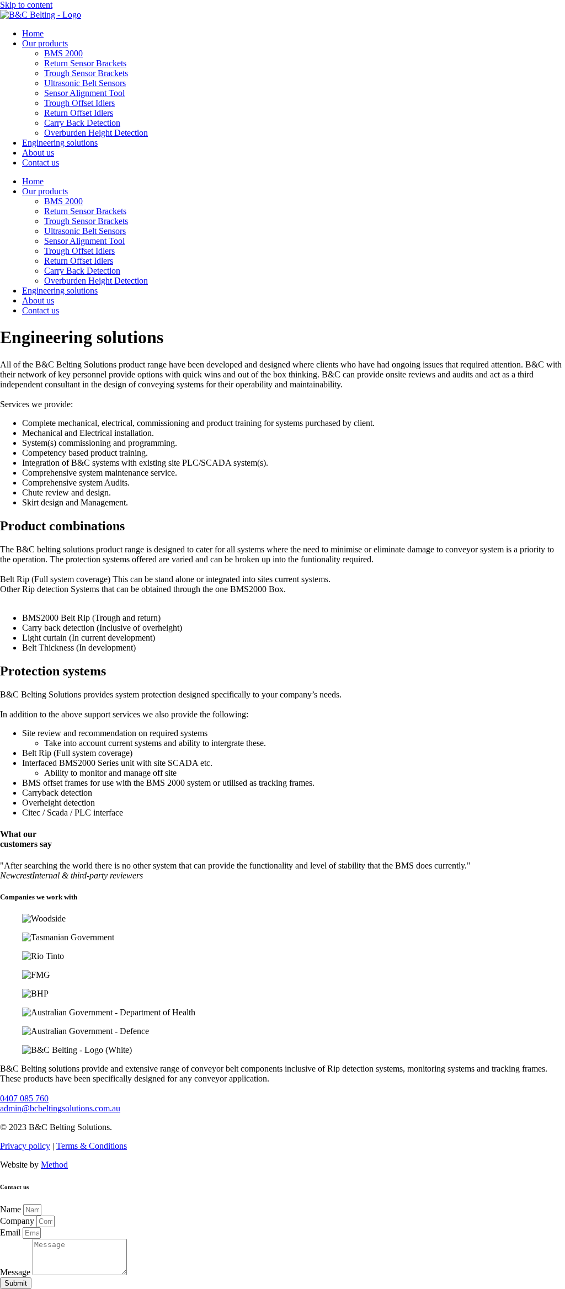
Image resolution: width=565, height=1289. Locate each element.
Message (16, 1272)
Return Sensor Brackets (85, 63)
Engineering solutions (60, 142)
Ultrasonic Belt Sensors (85, 83)
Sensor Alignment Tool (84, 93)
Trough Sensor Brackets (86, 73)
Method (54, 1164)
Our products (45, 43)
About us (38, 152)
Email (11, 1232)
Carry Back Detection (82, 122)
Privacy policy (25, 1145)
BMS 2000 (63, 53)
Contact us (40, 162)
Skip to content (26, 4)
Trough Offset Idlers (79, 103)
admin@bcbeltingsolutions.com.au (60, 1108)
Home (33, 33)
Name (11, 1209)
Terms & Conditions (91, 1145)
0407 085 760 (24, 1098)
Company (18, 1221)
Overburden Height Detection (96, 132)
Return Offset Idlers (78, 113)
